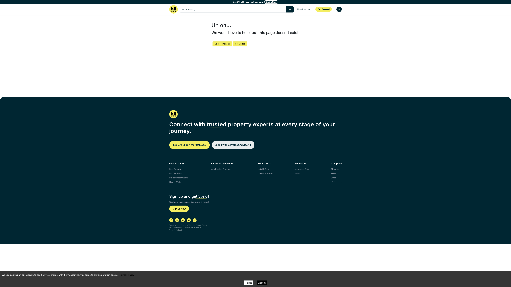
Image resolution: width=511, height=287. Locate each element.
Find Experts (175, 169)
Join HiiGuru (263, 169)
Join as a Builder (265, 173)
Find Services (175, 173)
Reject (249, 282)
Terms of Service (188, 225)
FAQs (297, 173)
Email (333, 177)
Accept (261, 282)
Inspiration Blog (302, 169)
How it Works (175, 182)
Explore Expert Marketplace (189, 145)
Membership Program (220, 169)
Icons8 (180, 230)
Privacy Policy (201, 225)
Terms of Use (174, 225)
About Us (335, 169)
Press (333, 173)
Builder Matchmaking (178, 177)
